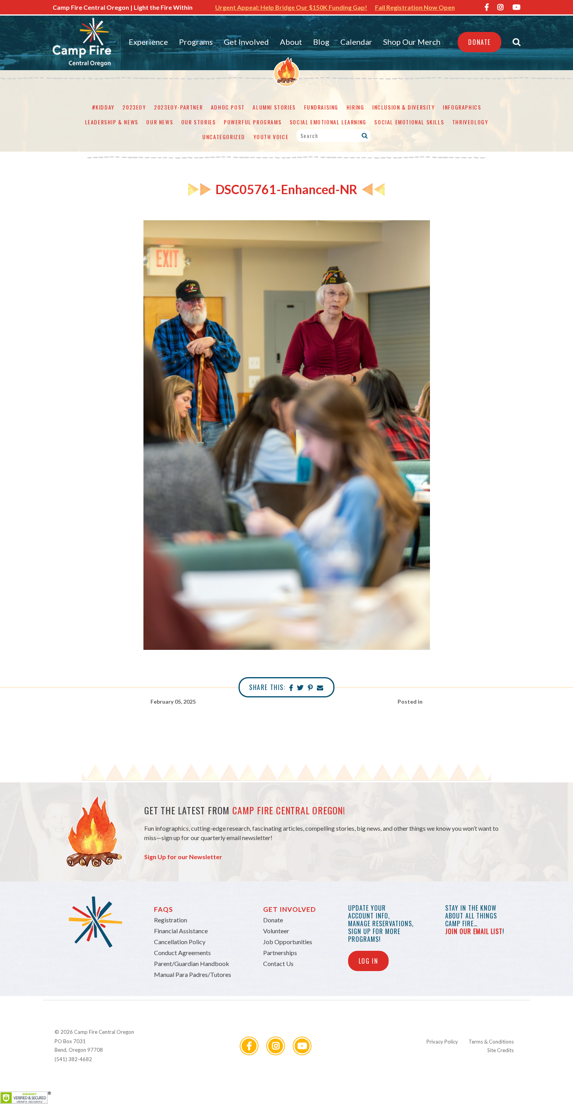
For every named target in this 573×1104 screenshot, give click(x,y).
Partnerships (280, 952)
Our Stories (198, 122)
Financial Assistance (181, 930)
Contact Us (278, 963)
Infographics (462, 107)
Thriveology (470, 122)
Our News (159, 122)
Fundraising (321, 107)
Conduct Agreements (182, 952)
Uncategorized (223, 137)
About (291, 41)
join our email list (473, 931)
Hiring (355, 107)
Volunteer (276, 930)
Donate (479, 42)
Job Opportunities (287, 941)
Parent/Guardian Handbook (191, 963)
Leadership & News (111, 122)
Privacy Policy (442, 1042)
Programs (196, 41)
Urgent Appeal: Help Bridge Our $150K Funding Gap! (291, 7)
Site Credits (500, 1050)
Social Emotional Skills (409, 122)
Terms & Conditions (491, 1042)
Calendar (356, 41)
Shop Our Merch (411, 41)
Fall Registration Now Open (415, 7)
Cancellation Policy (179, 941)
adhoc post (228, 107)
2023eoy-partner (178, 107)
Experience (148, 41)
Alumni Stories (274, 107)
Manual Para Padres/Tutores (192, 974)
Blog (321, 41)
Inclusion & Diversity (403, 107)
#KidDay (103, 107)
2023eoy (134, 107)
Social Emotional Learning (328, 122)
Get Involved (246, 41)
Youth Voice (271, 137)
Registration (170, 920)
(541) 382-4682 (73, 1059)
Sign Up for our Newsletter (183, 856)
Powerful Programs (252, 122)
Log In (368, 961)
